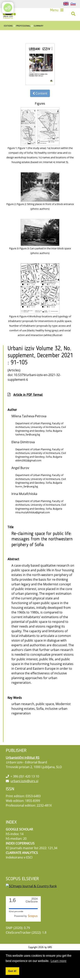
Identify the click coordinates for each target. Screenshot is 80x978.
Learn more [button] (58, 961)
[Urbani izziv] (9, 14)
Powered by (21, 916)
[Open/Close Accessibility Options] (7, 7)
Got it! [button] (12, 971)
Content (41, 93)
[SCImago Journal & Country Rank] (31, 885)
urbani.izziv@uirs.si (24, 781)
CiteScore (32, 900)
